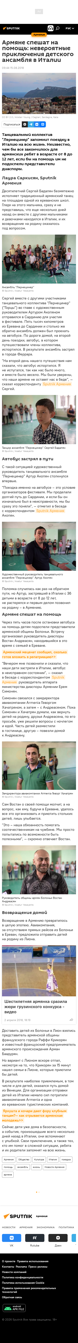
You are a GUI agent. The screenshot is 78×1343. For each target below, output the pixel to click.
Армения (9, 1159)
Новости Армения (54, 1166)
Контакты (8, 1266)
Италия (53, 1159)
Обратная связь (12, 1297)
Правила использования (32, 1261)
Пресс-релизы (37, 1266)
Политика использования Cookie (23, 1282)
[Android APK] (14, 1308)
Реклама (21, 1266)
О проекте (8, 1261)
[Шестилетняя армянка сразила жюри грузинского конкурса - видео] (39, 970)
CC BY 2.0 (7, 117)
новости (8, 1227)
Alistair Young (22, 117)
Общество (23, 1159)
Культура (39, 1159)
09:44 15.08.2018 (13, 68)
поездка (66, 1159)
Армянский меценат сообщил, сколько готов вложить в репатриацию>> (35, 654)
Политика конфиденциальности (22, 1277)
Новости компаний (14, 1272)
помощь (8, 1166)
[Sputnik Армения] (12, 30)
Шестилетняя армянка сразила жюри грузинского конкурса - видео (35, 1006)
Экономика (46, 1227)
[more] (71, 1020)
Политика (66, 1227)
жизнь (36, 1166)
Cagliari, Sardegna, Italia (45, 117)
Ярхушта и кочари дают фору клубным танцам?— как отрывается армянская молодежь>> (34, 1116)
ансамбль (22, 1166)
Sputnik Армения (57, 384)
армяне (8, 1174)
